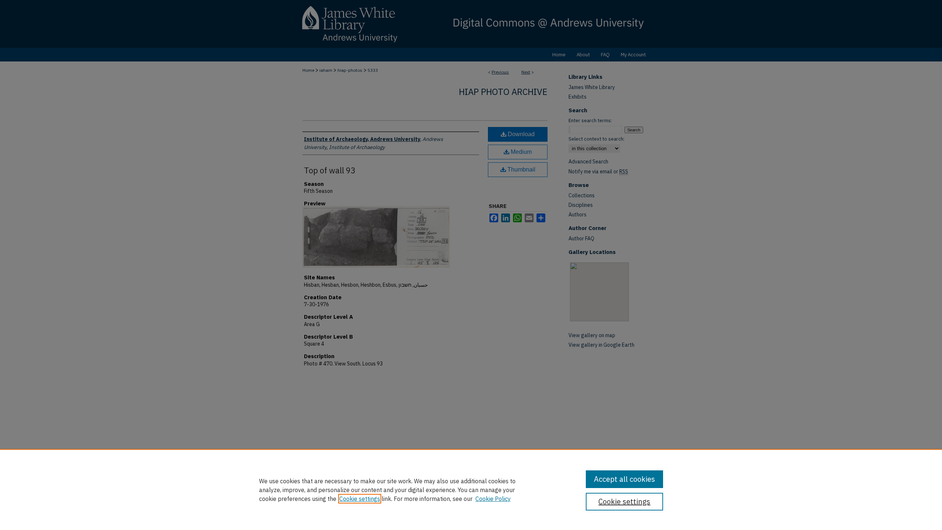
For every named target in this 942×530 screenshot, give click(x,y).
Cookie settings (359, 498)
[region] (471, 489)
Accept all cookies (624, 479)
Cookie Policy (493, 498)
